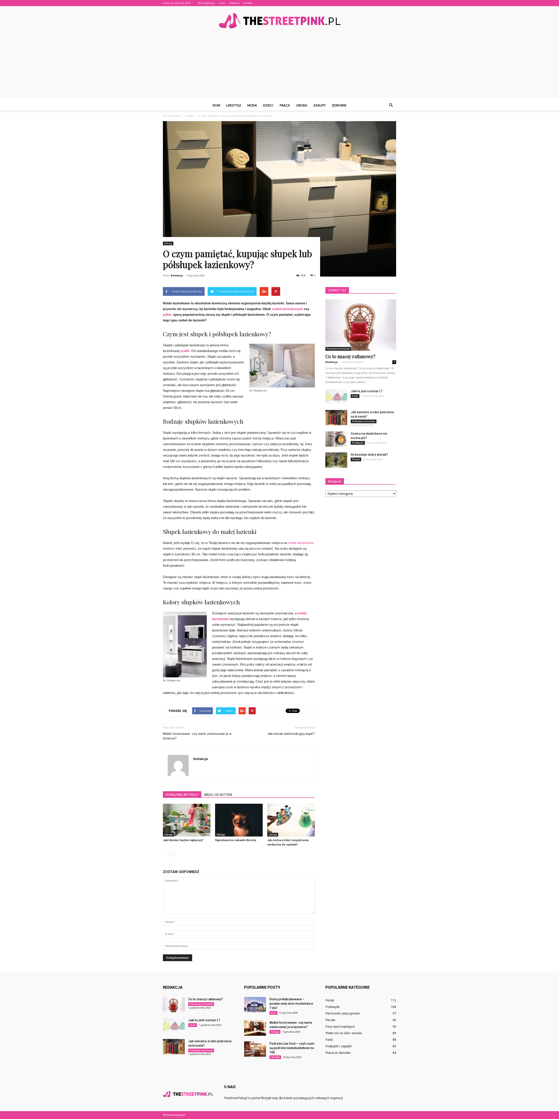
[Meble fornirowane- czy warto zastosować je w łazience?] (255, 1028)
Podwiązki (358, 442)
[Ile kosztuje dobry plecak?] (336, 460)
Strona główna (206, 3)
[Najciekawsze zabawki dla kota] (239, 820)
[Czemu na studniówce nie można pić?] (336, 439)
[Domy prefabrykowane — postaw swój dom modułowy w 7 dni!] (255, 1004)
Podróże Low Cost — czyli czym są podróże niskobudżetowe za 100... (291, 1048)
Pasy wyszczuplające (340, 1026)
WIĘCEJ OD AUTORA (218, 795)
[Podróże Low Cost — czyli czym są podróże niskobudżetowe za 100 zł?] (255, 1049)
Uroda (301, 105)
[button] (391, 105)
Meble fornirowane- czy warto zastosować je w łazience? (197, 736)
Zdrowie (339, 105)
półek (167, 314)
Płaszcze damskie (337, 1053)
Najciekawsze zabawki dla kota (235, 840)
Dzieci (268, 105)
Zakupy (319, 105)
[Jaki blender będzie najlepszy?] (186, 820)
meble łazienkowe (300, 543)
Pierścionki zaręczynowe (342, 1013)
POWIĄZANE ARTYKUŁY (182, 795)
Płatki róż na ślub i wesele (343, 1033)
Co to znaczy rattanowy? (350, 356)
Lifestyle (233, 105)
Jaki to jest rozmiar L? (367, 391)
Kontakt (247, 3)
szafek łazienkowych (287, 309)
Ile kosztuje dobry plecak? (369, 454)
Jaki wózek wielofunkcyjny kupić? (291, 734)
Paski (355, 395)
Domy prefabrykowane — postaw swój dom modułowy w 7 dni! (291, 1003)
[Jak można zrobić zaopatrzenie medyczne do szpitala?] (291, 820)
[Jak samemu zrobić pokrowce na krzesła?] (336, 417)
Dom (216, 105)
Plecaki (356, 459)
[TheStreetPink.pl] (279, 20)
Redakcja (177, 275)
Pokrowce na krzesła (338, 348)
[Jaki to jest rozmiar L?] (336, 396)
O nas (222, 3)
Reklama (234, 3)
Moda (252, 105)
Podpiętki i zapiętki (338, 1046)
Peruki (329, 1000)
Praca (285, 105)
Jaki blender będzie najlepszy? (183, 840)
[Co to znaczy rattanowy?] (360, 325)
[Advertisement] (279, 67)
